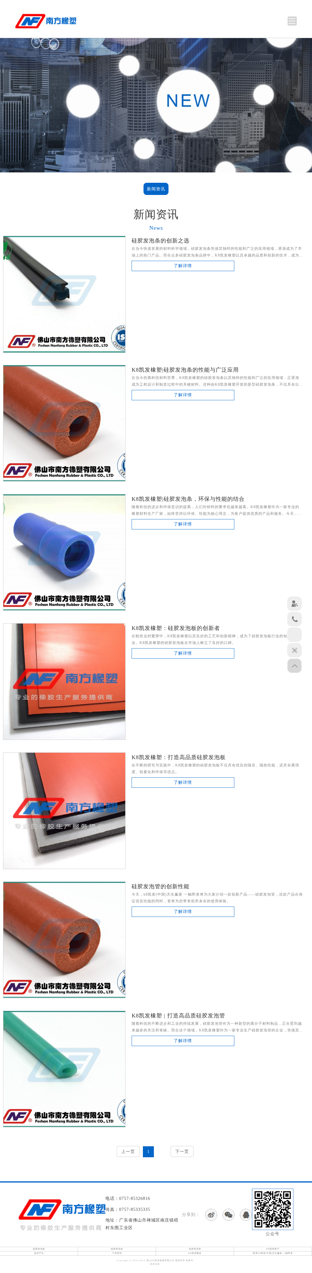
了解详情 (183, 265)
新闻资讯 (156, 189)
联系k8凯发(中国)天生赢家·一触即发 (273, 1253)
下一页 (182, 1151)
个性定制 (117, 1253)
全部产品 (39, 1253)
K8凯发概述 (194, 1253)
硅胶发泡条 (117, 1249)
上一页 (128, 1151)
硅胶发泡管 (195, 1249)
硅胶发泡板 (39, 1249)
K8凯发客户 (272, 1249)
